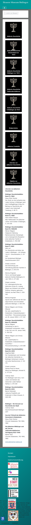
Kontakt (10, 453)
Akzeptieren (5, 523)
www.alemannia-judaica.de (13, 442)
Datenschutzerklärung (15, 460)
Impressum (11, 456)
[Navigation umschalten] (4, 8)
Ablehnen (15, 523)
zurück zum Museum (11, 13)
